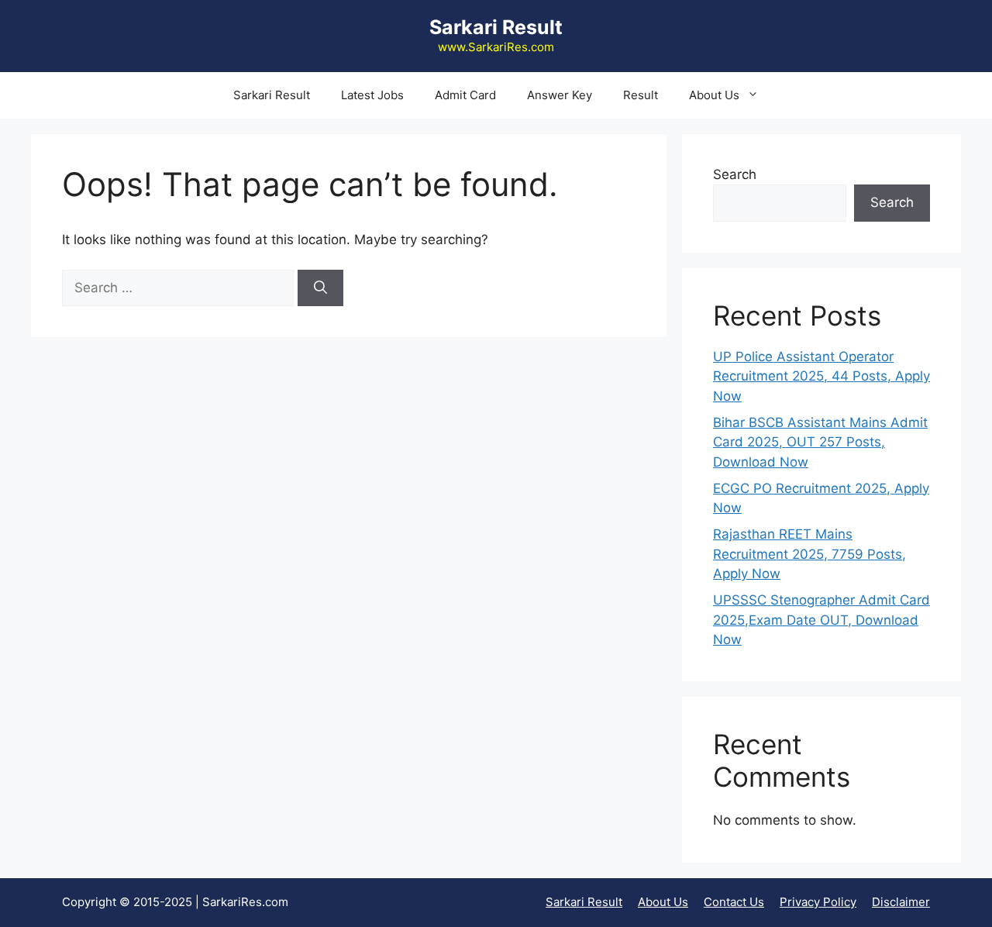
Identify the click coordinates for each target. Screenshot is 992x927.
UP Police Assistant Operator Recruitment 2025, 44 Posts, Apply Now (821, 376)
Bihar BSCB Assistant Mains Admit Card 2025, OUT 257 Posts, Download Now (820, 442)
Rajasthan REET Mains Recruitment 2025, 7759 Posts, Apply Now (809, 553)
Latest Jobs (372, 95)
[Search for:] (180, 287)
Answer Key (559, 95)
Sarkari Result (496, 27)
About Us (714, 95)
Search (734, 174)
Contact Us (734, 901)
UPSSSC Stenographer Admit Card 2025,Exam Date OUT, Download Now (821, 619)
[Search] (320, 288)
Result (640, 95)
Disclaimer (901, 901)
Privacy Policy (818, 901)
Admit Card (465, 95)
